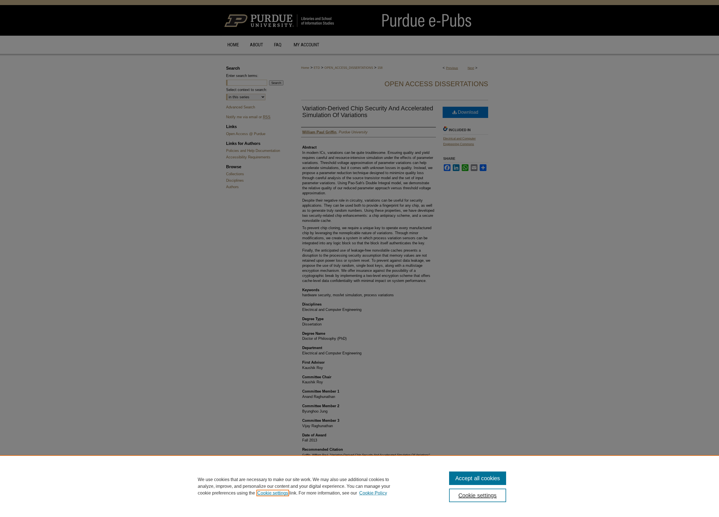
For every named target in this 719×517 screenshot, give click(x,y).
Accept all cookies (477, 478)
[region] (359, 486)
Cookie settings (272, 493)
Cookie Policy (373, 493)
